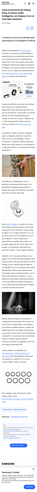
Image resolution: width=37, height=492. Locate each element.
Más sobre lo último (18, 445)
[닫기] (33, 469)
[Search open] (25, 3)
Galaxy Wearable (20, 409)
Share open (32, 28)
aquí (9, 482)
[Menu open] (33, 3)
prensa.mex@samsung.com (12, 438)
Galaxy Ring (26, 50)
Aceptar (29, 487)
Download (27, 28)
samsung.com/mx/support (11, 431)
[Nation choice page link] (29, 3)
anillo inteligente (12, 224)
